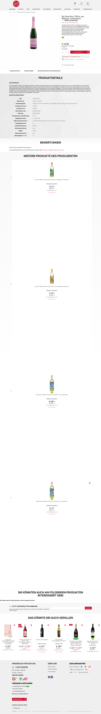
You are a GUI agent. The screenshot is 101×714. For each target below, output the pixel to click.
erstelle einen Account (58, 150)
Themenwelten (87, 9)
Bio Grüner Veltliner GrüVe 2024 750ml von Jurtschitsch (51, 501)
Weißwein (12, 9)
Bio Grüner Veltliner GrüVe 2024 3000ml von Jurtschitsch (52, 394)
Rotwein (20, 9)
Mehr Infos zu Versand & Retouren (20, 693)
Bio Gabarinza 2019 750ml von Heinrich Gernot (92, 642)
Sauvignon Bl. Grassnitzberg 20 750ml (59, 640)
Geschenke (67, 9)
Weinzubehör (57, 9)
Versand (72, 45)
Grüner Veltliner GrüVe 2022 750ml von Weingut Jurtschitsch (52, 179)
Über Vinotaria (51, 666)
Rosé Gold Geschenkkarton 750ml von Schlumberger (8, 641)
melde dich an (45, 150)
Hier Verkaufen (52, 671)
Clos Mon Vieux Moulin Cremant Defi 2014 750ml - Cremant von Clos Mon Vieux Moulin (75, 643)
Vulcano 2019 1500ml (42, 639)
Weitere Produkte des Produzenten (49, 71)
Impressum (21, 711)
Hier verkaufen (65, 48)
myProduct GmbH (76, 711)
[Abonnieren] (88, 608)
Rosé (27, 9)
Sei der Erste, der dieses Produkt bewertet (70, 22)
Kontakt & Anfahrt (52, 669)
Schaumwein (46, 9)
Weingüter (77, 9)
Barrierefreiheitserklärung (54, 711)
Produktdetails (15, 71)
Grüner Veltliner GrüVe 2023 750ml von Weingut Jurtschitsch (52, 286)
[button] (63, 52)
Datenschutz (28, 711)
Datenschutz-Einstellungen (41, 711)
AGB (33, 711)
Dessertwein (36, 9)
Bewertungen (28, 71)
